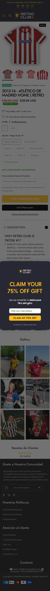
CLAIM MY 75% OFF (24, 318)
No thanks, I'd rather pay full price (25, 325)
